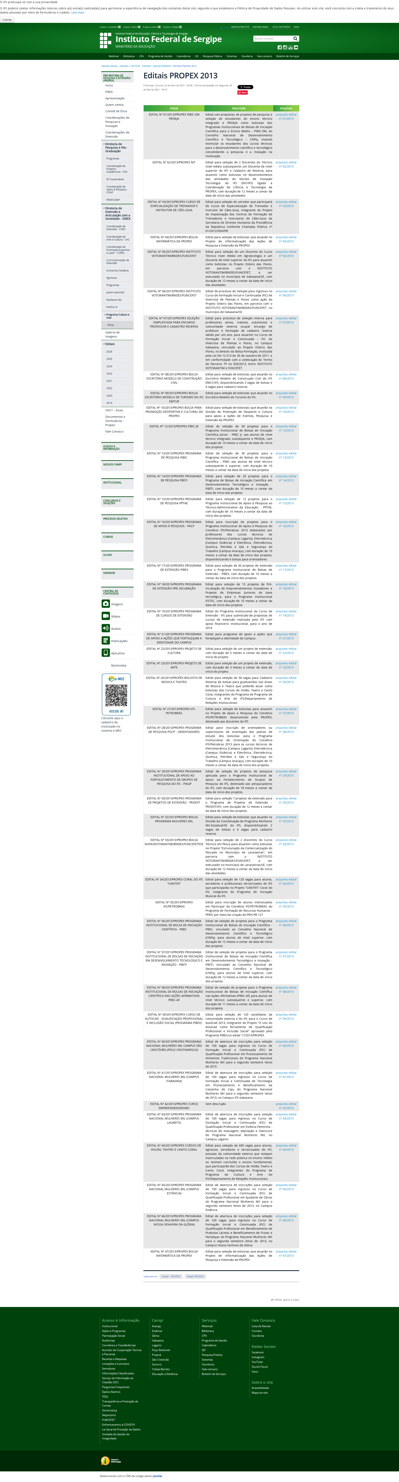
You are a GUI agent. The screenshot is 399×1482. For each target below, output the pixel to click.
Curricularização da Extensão (117, 262)
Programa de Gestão (160, 56)
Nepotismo (109, 1415)
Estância (157, 1331)
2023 (109, 373)
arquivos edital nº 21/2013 (286, 636)
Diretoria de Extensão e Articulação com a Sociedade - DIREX (118, 213)
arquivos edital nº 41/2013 (286, 1075)
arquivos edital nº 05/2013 (286, 254)
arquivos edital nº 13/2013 (286, 455)
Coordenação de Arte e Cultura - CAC (118, 238)
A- (228, 28)
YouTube (257, 1362)
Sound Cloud (260, 1367)
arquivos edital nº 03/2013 (286, 204)
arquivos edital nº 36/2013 (286, 923)
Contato (257, 1331)
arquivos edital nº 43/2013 (286, 1116)
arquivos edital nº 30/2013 (286, 800)
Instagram (258, 1357)
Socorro (157, 1364)
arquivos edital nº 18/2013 (286, 586)
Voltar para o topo (286, 1300)
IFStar (110, 325)
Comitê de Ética (116, 111)
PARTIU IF (111, 307)
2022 (109, 388)
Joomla (157, 1476)
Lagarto (156, 1345)
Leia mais (77, 12)
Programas (112, 158)
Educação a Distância (165, 1374)
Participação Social (113, 1336)
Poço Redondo (161, 1350)
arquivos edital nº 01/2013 (286, 116)
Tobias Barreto (161, 1369)
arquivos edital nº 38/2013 (286, 989)
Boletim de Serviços (287, 56)
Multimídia (118, 665)
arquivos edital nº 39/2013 (286, 1016)
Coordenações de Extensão (117, 134)
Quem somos (114, 105)
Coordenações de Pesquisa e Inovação (117, 122)
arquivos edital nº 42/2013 (286, 1106)
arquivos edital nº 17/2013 (286, 567)
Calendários (184, 56)
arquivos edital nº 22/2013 (286, 651)
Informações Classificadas (118, 1373)
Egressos (111, 277)
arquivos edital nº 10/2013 (286, 410)
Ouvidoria (247, 56)
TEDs (105, 1396)
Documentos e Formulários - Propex (115, 421)
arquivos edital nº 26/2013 (286, 680)
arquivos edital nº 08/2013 (286, 376)
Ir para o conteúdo (110, 27)
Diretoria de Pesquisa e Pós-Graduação (116, 147)
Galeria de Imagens (112, 334)
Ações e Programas (114, 1331)
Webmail (114, 56)
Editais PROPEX (162, 66)
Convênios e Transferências (119, 1345)
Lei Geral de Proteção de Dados (121, 1429)
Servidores (108, 1368)
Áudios (115, 629)
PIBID (109, 92)
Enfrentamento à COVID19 (118, 1425)
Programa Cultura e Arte (117, 316)
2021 (109, 380)
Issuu (255, 1371)
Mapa (296, 26)
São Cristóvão (160, 1359)
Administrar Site (240, 26)
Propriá (156, 1355)
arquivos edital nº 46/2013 (286, 1218)
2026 (109, 351)
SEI (196, 56)
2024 (109, 366)
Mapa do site (260, 1392)
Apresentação (114, 98)
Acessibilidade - (261, 26)
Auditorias (108, 1340)
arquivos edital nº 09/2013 (286, 395)
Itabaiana (158, 1340)
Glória (155, 1336)
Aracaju (156, 1326)
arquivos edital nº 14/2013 (286, 478)
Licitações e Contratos (115, 1364)
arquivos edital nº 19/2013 (286, 613)
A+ (222, 28)
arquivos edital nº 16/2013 (286, 524)
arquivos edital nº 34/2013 (286, 881)
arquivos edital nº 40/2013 (286, 1043)
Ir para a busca (151, 27)
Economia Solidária (117, 270)
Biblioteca (129, 56)
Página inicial (109, 66)
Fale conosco (264, 56)
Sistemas (232, 56)
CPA (141, 56)
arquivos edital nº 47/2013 (286, 1253)
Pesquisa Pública (212, 56)
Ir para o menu (131, 27)
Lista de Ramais (261, 1326)
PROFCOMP (113, 199)
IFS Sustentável (115, 179)
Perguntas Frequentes (115, 1387)
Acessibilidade (260, 1388)
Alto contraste (281, 26)
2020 (109, 395)
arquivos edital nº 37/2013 (286, 954)
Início (109, 85)
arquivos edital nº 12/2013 (286, 428)
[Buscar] (295, 39)
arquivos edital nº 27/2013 (286, 711)
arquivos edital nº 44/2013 (286, 1147)
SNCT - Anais (114, 410)
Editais (124, 66)
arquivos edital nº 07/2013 (286, 320)
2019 (109, 402)
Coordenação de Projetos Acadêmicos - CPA (116, 169)
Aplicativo (117, 653)
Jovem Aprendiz (115, 292)
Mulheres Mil (114, 299)
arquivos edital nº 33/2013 (286, 842)
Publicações (119, 641)
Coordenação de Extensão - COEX (116, 228)
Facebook (258, 1352)
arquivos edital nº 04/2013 (286, 239)
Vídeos (115, 616)
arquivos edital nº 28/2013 (286, 730)
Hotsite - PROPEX (141, 66)
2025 (109, 358)
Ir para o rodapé (172, 27)
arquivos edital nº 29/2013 (286, 773)
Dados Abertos (111, 1392)
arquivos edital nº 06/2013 (286, 293)
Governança (109, 1410)
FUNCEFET (108, 1420)
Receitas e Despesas (114, 1359)
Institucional (109, 1326)
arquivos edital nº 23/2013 (286, 665)
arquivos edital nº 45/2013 (286, 1187)
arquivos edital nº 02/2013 (286, 164)
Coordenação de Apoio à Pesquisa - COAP (117, 189)
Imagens (116, 604)
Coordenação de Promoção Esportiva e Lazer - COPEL (118, 249)
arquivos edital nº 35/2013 (286, 904)
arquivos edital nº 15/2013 (286, 501)
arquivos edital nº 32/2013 (286, 819)
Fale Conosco (114, 431)
